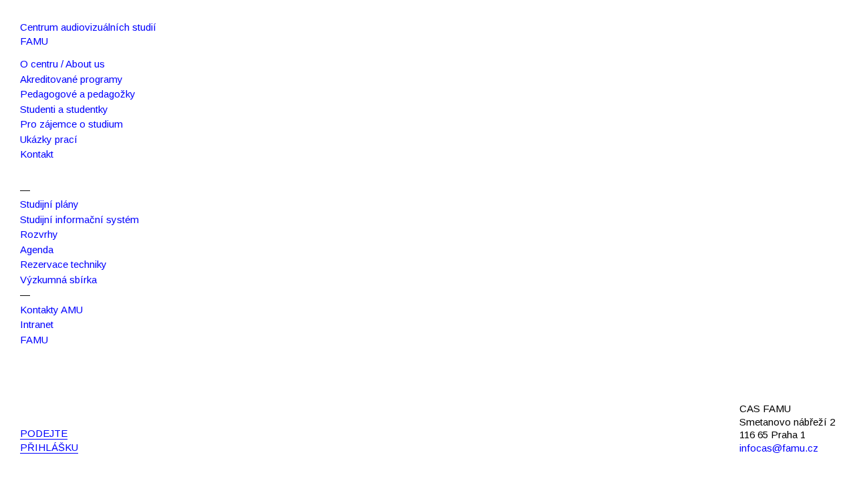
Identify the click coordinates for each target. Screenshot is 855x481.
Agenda (36, 249)
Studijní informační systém (79, 219)
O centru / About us (62, 63)
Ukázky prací (48, 139)
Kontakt (36, 154)
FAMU (34, 339)
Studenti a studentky (64, 109)
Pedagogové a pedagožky (78, 94)
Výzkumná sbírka (58, 279)
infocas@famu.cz (778, 448)
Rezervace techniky (63, 264)
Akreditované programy (71, 79)
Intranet (36, 324)
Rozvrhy (39, 234)
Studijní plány (49, 204)
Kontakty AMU (51, 309)
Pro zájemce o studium (71, 124)
